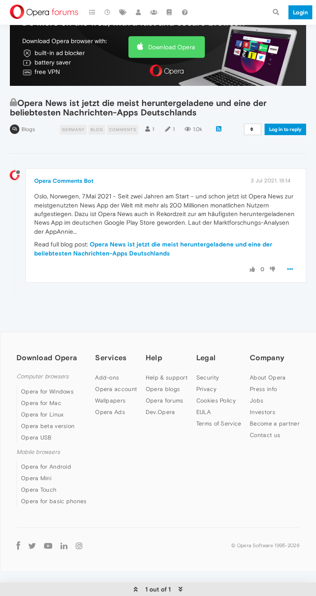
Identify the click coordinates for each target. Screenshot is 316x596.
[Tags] (123, 12)
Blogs (28, 129)
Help (154, 357)
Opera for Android (46, 466)
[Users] (138, 12)
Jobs (256, 400)
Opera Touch (38, 489)
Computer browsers (42, 376)
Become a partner (275, 423)
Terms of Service (219, 423)
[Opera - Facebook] (18, 545)
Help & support (167, 377)
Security (207, 377)
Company (267, 357)
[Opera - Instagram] (79, 545)
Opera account (116, 389)
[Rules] (169, 12)
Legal (206, 357)
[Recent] (108, 12)
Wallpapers (110, 400)
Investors (262, 412)
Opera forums (165, 400)
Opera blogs (163, 389)
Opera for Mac (41, 403)
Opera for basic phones (54, 501)
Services (110, 357)
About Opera (268, 377)
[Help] (185, 12)
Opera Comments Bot (63, 180)
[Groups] (154, 12)
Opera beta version (47, 426)
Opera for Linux (42, 414)
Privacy (206, 389)
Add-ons (107, 377)
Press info (263, 389)
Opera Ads (110, 412)
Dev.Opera (160, 412)
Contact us (265, 435)
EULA (203, 412)
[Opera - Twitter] (32, 545)
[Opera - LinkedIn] (64, 545)
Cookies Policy (216, 400)
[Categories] (92, 12)
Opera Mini (36, 478)
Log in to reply (285, 129)
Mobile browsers (38, 452)
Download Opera (171, 47)
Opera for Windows (47, 391)
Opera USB (36, 437)
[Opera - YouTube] (48, 545)
